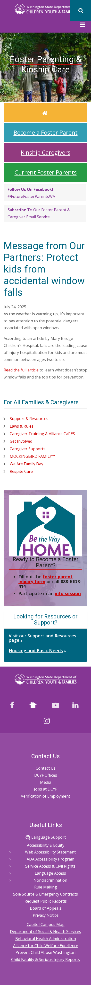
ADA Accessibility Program (50, 859)
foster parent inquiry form (45, 579)
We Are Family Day (26, 463)
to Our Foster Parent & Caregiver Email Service (39, 213)
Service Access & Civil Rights (50, 866)
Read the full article (21, 370)
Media (45, 782)
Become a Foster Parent (46, 132)
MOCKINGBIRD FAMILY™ (32, 456)
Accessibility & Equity (45, 845)
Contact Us (46, 768)
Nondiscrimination (50, 880)
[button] (82, 25)
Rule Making (45, 887)
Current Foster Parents (46, 172)
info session (68, 593)
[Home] (45, 9)
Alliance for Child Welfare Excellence (45, 945)
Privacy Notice (45, 915)
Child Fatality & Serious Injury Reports (45, 959)
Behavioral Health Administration (45, 938)
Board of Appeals (45, 908)
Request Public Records (46, 901)
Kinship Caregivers (45, 152)
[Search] (80, 10)
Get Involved (21, 441)
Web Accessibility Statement (50, 852)
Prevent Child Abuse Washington (45, 952)
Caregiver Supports (27, 448)
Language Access (50, 873)
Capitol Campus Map (46, 924)
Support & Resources (29, 418)
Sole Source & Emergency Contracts (45, 894)
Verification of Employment (45, 796)
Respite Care (21, 471)
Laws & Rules (21, 426)
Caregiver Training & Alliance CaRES (42, 433)
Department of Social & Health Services (45, 931)
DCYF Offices (45, 775)
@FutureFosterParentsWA (31, 193)
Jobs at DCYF (45, 789)
